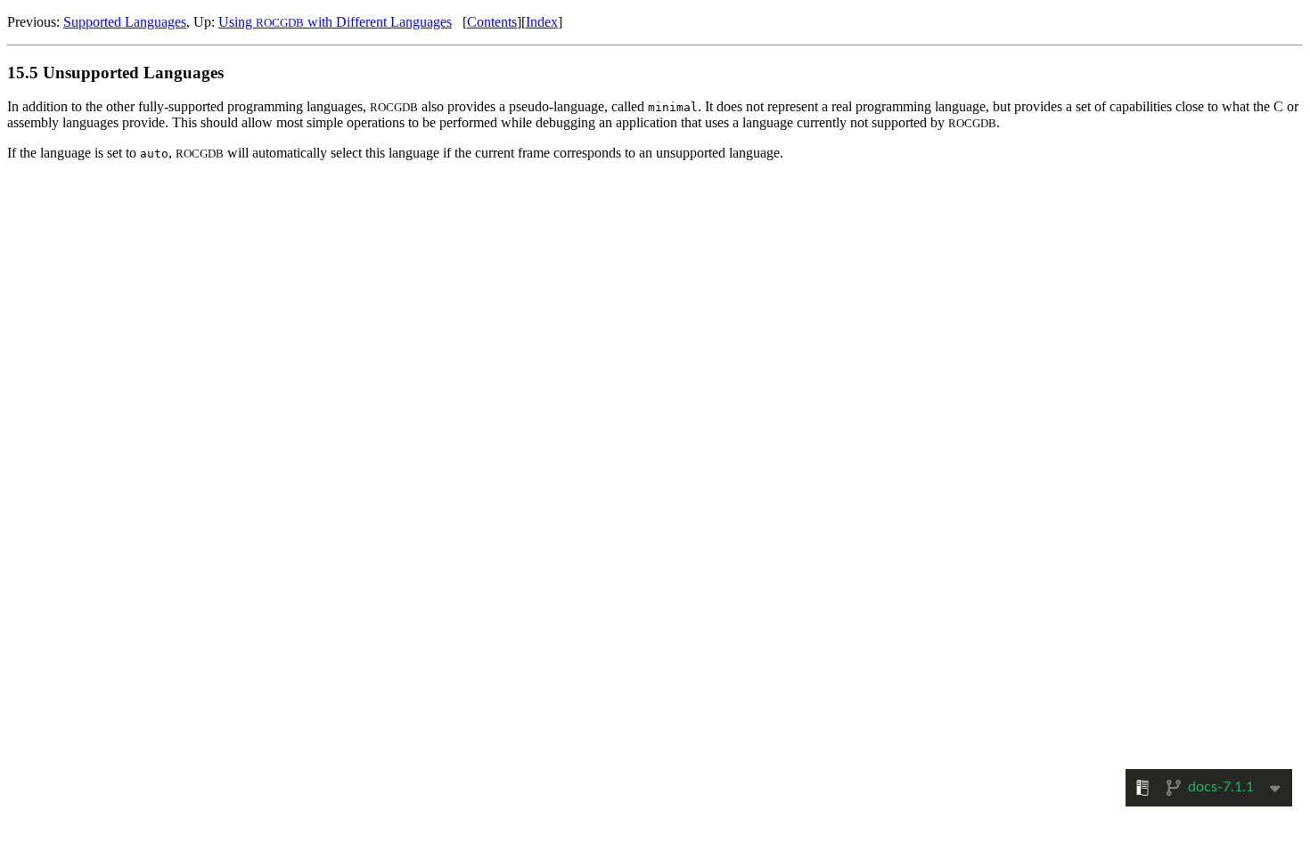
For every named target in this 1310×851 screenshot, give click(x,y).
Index (542, 21)
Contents (492, 21)
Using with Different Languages (335, 21)
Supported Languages (124, 21)
